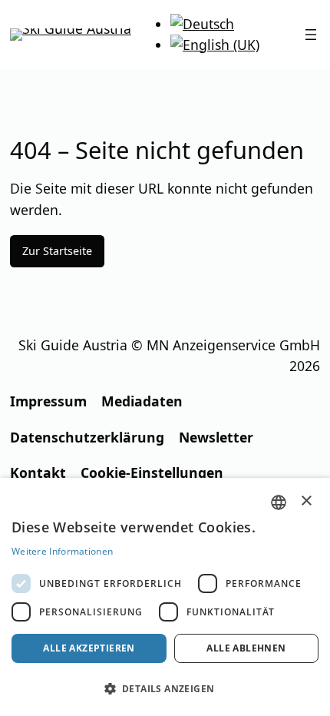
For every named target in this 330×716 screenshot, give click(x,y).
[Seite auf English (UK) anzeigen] (214, 44)
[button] (165, 688)
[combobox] (278, 502)
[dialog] (165, 597)
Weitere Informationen (62, 551)
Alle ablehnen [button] (245, 648)
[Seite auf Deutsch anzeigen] (202, 24)
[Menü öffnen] (311, 34)
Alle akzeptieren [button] (88, 648)
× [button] (306, 500)
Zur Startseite (57, 251)
